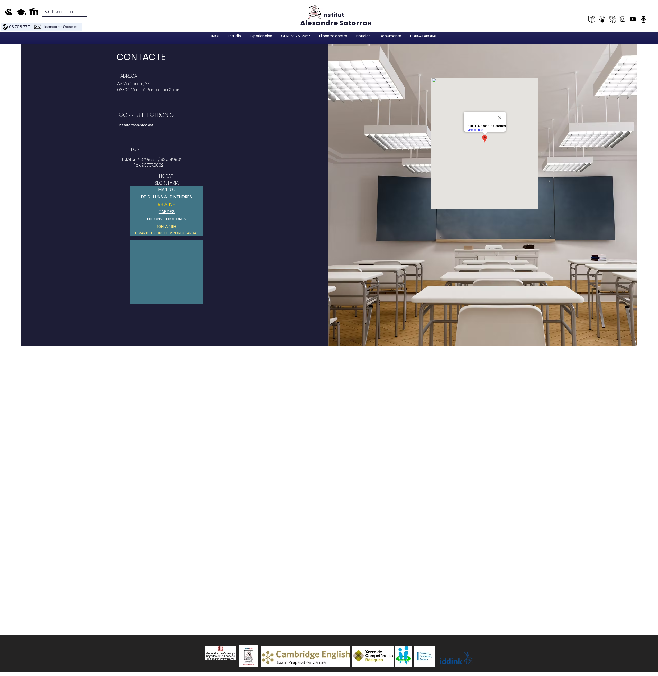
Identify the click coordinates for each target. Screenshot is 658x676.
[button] (234, 36)
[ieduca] (9, 12)
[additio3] (21, 12)
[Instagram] (622, 19)
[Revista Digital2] (612, 19)
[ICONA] (602, 19)
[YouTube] (632, 19)
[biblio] (591, 19)
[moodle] (34, 12)
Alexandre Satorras (335, 23)
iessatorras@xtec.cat (61, 27)
